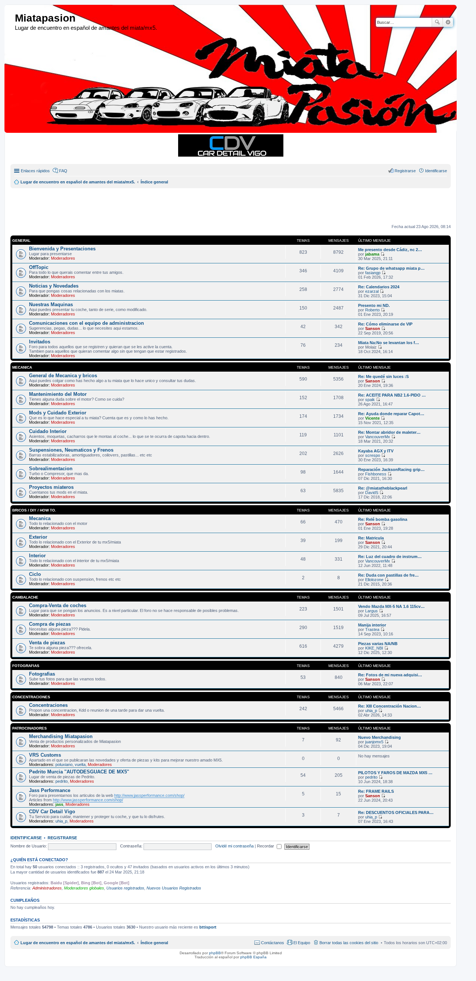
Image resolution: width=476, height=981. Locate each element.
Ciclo (35, 574)
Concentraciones (31, 697)
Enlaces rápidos (35, 171)
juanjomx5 (374, 742)
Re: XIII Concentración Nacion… (389, 706)
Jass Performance (49, 790)
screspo (372, 455)
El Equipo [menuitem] (301, 942)
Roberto (372, 310)
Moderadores (63, 258)
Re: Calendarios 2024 (378, 287)
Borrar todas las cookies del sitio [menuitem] (348, 942)
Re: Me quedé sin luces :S (383, 376)
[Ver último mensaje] (382, 254)
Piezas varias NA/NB (378, 643)
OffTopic (38, 267)
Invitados (39, 341)
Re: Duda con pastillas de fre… (388, 575)
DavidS (371, 492)
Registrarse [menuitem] (405, 171)
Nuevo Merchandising (379, 737)
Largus (371, 611)
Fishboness (375, 474)
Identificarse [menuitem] (436, 171)
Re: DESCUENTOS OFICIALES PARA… (396, 812)
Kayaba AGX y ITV (375, 451)
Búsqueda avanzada (448, 22)
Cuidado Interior (48, 431)
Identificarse (26, 838)
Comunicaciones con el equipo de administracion (86, 323)
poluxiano (64, 764)
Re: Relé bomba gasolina (382, 519)
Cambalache (25, 597)
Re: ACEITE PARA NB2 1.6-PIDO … (392, 395)
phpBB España (253, 957)
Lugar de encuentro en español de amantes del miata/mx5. (77, 942)
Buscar (437, 22)
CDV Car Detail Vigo (52, 811)
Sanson (372, 328)
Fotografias (25, 666)
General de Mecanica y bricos (63, 375)
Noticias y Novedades (53, 286)
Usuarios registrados (125, 888)
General (21, 240)
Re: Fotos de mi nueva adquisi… (390, 675)
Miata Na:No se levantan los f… (388, 342)
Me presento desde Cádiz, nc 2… (390, 249)
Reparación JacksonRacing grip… (391, 469)
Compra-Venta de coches (57, 605)
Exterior (38, 537)
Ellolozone (374, 579)
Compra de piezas (50, 624)
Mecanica (22, 367)
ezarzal (372, 291)
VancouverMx (377, 437)
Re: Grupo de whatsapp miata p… (391, 268)
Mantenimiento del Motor (58, 394)
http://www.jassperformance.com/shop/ (149, 795)
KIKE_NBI (374, 648)
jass (59, 804)
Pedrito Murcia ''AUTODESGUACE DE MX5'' (79, 772)
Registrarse (62, 838)
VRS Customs (45, 755)
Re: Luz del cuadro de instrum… (390, 556)
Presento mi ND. (374, 305)
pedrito (61, 781)
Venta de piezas (47, 642)
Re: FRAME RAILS (376, 791)
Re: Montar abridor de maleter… (389, 432)
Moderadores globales (84, 888)
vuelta (80, 764)
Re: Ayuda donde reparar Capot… (391, 413)
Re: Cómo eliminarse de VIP (385, 324)
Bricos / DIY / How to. (34, 510)
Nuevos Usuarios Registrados (174, 888)
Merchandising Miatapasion (61, 736)
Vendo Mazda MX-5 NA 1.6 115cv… (391, 606)
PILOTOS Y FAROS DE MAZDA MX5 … (395, 772)
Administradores (47, 888)
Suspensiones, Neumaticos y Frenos (71, 450)
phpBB (215, 953)
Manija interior (372, 625)
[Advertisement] (190, 205)
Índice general (154, 942)
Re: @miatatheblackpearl (382, 488)
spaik (370, 399)
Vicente (372, 418)
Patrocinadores (29, 728)
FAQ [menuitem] (63, 171)
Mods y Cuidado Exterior (57, 413)
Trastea (372, 629)
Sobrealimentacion (51, 468)
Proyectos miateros (51, 487)
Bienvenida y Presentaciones (62, 248)
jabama (372, 254)
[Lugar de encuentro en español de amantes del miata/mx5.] (10, 18)
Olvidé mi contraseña (234, 846)
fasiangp (372, 272)
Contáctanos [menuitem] (272, 942)
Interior (37, 555)
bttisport (207, 927)
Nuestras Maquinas (51, 304)
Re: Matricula (371, 538)
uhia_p (371, 710)
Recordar (266, 846)
